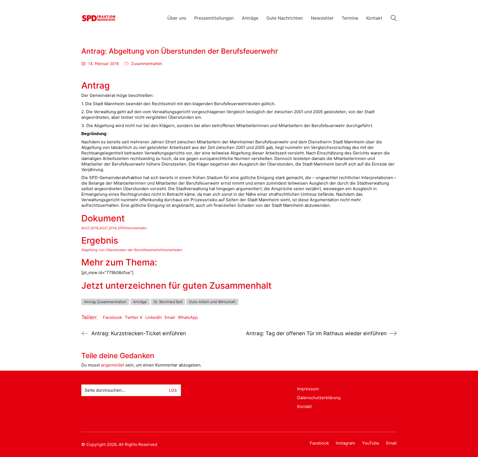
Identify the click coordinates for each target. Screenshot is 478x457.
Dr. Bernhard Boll (168, 301)
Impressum (308, 388)
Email (170, 317)
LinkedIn (153, 317)
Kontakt (304, 406)
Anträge (140, 301)
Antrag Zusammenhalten (105, 301)
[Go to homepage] (98, 18)
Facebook (112, 317)
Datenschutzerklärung (319, 397)
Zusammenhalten (146, 63)
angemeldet (112, 365)
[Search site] (394, 18)
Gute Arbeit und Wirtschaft (212, 301)
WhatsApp (188, 317)
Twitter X (133, 317)
